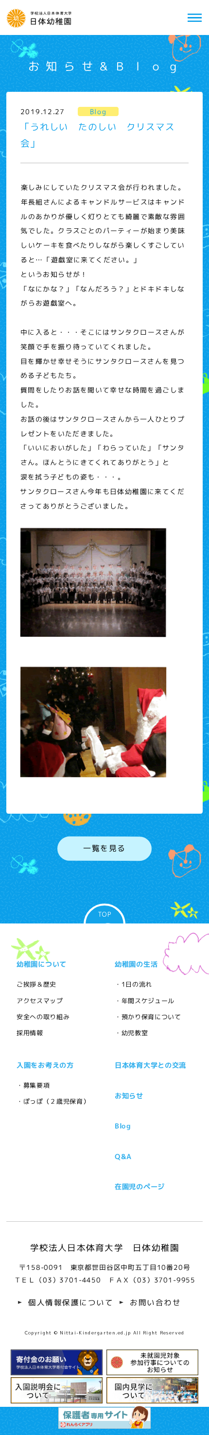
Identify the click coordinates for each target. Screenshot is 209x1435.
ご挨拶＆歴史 (36, 984)
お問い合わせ (155, 1303)
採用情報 (30, 1032)
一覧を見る (104, 848)
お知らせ (129, 1096)
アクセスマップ (40, 1000)
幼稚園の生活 (136, 964)
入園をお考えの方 (45, 1065)
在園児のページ (140, 1187)
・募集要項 (33, 1085)
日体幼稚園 (41, 17)
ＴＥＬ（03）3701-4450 (57, 1280)
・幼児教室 (131, 1032)
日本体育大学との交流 (150, 1065)
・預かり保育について (148, 1016)
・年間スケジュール (144, 1000)
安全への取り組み (43, 1016)
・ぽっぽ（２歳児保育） (53, 1101)
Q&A (123, 1157)
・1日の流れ (133, 984)
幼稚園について (42, 964)
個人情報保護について (71, 1303)
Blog (123, 1126)
